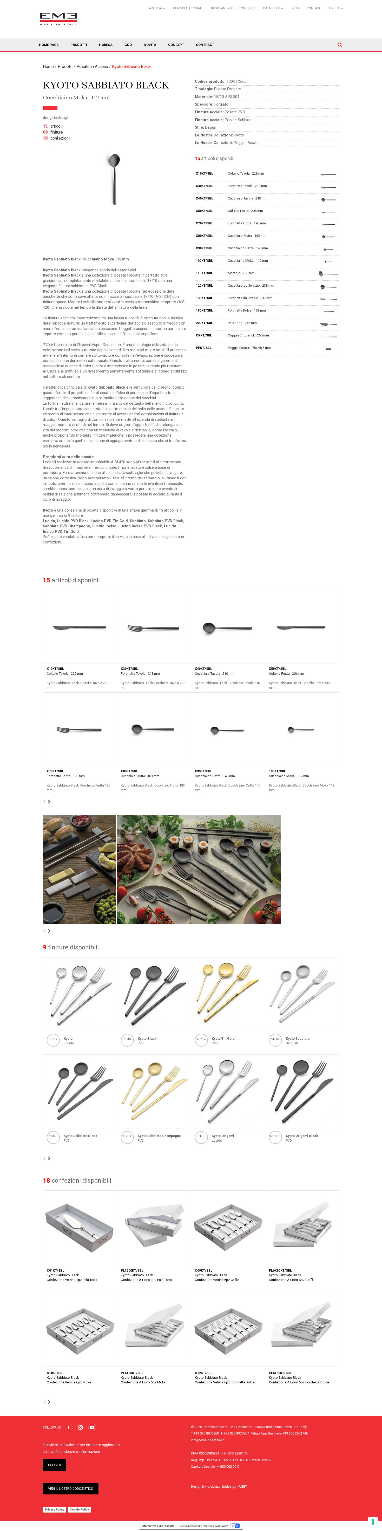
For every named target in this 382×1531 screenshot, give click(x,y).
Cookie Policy (79, 1509)
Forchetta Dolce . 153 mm (247, 310)
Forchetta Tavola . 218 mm (247, 186)
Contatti (314, 8)
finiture (53, 132)
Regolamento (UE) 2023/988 (233, 8)
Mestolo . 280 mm (241, 273)
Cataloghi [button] (271, 8)
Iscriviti (54, 1465)
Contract (205, 45)
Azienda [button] (156, 8)
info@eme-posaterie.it (208, 1440)
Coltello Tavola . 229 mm (246, 173)
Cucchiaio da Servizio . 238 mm (251, 285)
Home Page (48, 45)
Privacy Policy (54, 1509)
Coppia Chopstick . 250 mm (248, 335)
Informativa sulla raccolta (158, 1525)
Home (48, 66)
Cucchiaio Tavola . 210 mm (247, 198)
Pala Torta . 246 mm (242, 323)
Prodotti (78, 45)
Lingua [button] (334, 8)
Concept (176, 45)
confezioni (56, 138)
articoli (53, 126)
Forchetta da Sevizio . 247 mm (250, 298)
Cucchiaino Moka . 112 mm (248, 261)
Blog (295, 8)
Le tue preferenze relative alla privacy (204, 1525)
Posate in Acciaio (92, 66)
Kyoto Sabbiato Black (131, 66)
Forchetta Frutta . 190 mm (247, 223)
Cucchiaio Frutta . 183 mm (247, 236)
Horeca (106, 45)
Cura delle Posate (188, 8)
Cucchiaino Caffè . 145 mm (248, 248)
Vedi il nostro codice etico (70, 1489)
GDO (128, 45)
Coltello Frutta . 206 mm (245, 211)
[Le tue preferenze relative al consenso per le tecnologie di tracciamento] (373, 1522)
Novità (150, 45)
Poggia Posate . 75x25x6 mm (249, 348)
